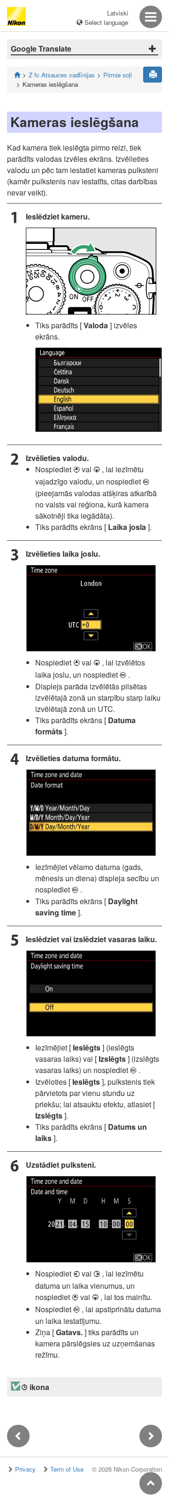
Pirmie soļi (117, 74)
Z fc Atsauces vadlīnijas (62, 74)
